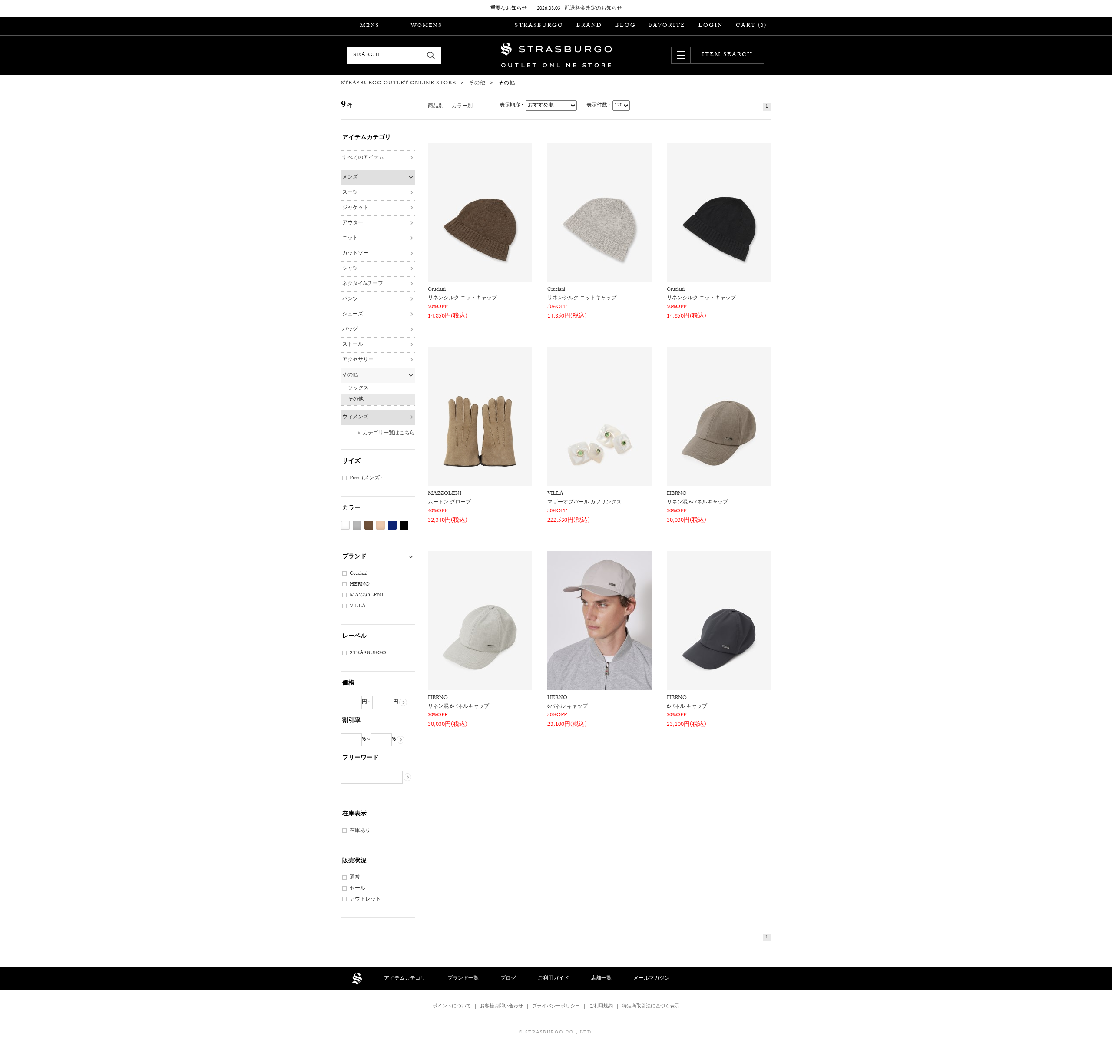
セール (357, 888)
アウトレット (365, 899)
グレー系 (357, 525)
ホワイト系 (345, 525)
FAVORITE (667, 26)
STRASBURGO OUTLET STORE (556, 55)
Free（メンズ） (367, 478)
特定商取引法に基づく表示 (650, 1007)
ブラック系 (404, 525)
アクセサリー (358, 360)
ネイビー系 (392, 525)
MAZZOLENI (366, 595)
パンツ (350, 299)
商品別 (435, 106)
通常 (355, 878)
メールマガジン (651, 978)
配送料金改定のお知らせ (593, 8)
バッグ (350, 329)
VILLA (358, 606)
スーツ (350, 193)
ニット (350, 238)
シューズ (352, 314)
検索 (431, 55)
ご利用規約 (601, 1007)
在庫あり (360, 831)
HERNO (360, 584)
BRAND (589, 26)
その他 (350, 375)
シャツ (350, 269)
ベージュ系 (380, 525)
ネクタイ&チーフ (362, 284)
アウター (352, 223)
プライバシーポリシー (556, 1007)
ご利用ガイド (553, 978)
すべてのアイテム (363, 158)
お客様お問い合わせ (501, 1007)
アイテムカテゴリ (405, 978)
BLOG (625, 26)
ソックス (358, 388)
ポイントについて (452, 1007)
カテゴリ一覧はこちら (389, 433)
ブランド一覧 (463, 978)
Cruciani (358, 574)
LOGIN (710, 26)
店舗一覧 (601, 978)
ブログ (508, 978)
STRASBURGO (539, 26)
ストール (352, 345)
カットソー (355, 253)
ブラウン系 (368, 525)
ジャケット (355, 208)
